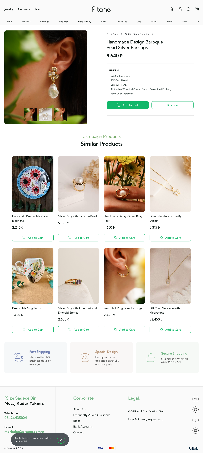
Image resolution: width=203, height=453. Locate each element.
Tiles (37, 9)
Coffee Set (121, 21)
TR (197, 9)
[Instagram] (196, 409)
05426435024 (15, 417)
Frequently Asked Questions (91, 415)
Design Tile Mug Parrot (27, 308)
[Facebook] (196, 420)
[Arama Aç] (188, 9)
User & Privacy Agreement (145, 419)
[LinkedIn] (196, 399)
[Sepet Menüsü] (180, 9)
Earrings (44, 21)
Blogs (76, 420)
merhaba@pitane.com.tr (24, 431)
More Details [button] (21, 441)
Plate (169, 21)
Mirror (154, 21)
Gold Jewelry (84, 21)
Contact (78, 432)
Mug (184, 21)
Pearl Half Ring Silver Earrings (123, 308)
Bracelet (26, 21)
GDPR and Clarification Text (146, 411)
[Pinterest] (196, 431)
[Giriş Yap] (172, 8)
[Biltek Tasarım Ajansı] (194, 448)
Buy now (172, 105)
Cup (139, 21)
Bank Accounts (83, 426)
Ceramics (24, 9)
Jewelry (9, 9)
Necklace (63, 21)
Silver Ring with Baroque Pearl (77, 216)
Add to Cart (130, 105)
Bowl (103, 21)
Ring (9, 21)
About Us (79, 409)
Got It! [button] (61, 438)
